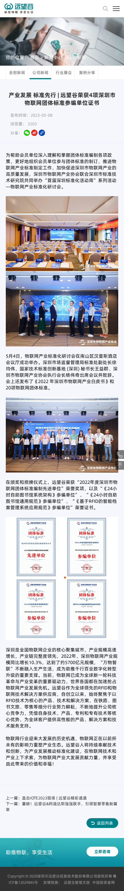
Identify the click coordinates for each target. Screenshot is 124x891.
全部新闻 (17, 72)
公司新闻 (76, 57)
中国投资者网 (103, 882)
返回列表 (105, 823)
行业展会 (64, 72)
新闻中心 (53, 57)
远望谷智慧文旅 (77, 882)
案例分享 (87, 72)
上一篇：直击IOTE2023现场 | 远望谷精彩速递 (46, 798)
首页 (34, 57)
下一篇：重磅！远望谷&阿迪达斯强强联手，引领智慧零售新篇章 (61, 806)
